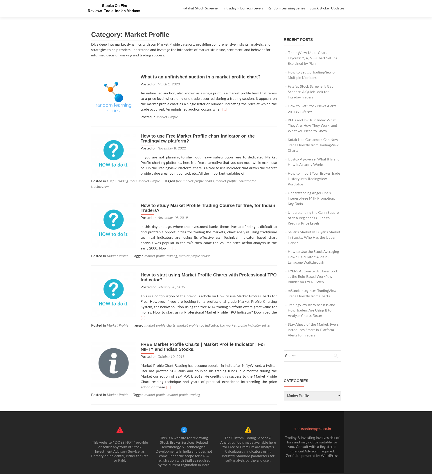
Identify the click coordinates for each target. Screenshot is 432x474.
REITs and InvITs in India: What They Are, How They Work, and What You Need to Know (312, 125)
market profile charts (160, 325)
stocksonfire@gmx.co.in (312, 429)
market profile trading (160, 256)
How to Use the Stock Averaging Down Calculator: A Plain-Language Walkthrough (313, 257)
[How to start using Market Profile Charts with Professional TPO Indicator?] (113, 294)
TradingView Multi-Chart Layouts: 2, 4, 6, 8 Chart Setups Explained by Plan (312, 58)
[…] (224, 109)
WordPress (329, 456)
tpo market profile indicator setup (245, 325)
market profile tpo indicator (197, 325)
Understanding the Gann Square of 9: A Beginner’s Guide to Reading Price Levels (313, 218)
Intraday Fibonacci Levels (243, 8)
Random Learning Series (286, 8)
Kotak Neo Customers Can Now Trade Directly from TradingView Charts (313, 145)
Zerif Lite (293, 456)
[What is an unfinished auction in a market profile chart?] (113, 96)
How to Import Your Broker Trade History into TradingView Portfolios (314, 179)
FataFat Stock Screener (200, 8)
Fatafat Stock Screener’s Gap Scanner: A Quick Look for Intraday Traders (310, 92)
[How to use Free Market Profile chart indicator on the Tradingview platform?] (113, 156)
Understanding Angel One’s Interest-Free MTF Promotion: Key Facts (311, 198)
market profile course (194, 256)
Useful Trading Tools (122, 181)
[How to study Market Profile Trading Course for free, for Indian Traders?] (113, 225)
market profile (155, 395)
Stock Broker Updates (327, 8)
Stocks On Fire (114, 6)
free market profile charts (195, 181)
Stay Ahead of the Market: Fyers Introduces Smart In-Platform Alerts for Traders (313, 330)
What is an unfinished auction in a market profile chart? (201, 76)
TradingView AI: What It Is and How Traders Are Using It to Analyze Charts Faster (311, 310)
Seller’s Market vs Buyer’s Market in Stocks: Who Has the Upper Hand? (314, 237)
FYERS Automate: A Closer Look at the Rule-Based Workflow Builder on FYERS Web (313, 276)
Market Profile (167, 117)
